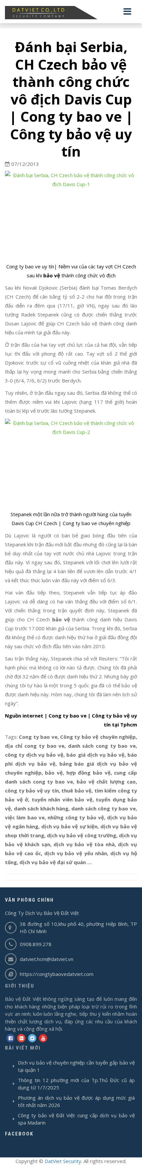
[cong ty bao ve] (71, 215)
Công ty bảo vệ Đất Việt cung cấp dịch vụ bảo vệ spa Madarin (76, 1119)
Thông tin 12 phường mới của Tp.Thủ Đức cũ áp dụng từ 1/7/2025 (76, 1084)
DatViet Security (63, 1161)
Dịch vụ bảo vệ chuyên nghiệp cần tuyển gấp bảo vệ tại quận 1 (76, 1066)
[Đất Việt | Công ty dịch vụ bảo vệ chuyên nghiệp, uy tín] (71, 12)
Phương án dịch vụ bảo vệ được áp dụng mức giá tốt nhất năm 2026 (76, 1101)
